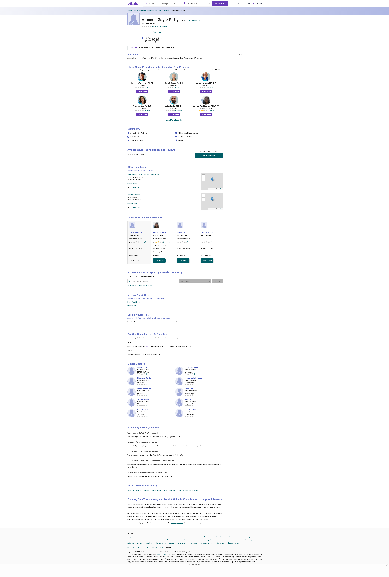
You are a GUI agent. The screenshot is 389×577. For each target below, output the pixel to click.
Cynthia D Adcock (191, 367)
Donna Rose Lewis (144, 389)
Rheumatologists (161, 543)
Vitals (221, 189)
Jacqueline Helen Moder (194, 378)
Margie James (142, 367)
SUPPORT (131, 547)
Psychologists (149, 543)
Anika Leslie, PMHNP (174, 106)
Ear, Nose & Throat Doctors (204, 537)
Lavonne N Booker (144, 399)
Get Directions (132, 183)
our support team (177, 523)
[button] (212, 179)
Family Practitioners (232, 537)
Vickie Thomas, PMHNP (206, 83)
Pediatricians (239, 540)
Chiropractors (172, 537)
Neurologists (149, 540)
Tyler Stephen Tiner (207, 232)
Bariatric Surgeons (150, 537)
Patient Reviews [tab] (146, 48)
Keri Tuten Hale (142, 410)
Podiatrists (130, 543)
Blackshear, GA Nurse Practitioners (164, 490)
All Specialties (193, 543)
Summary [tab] (133, 48)
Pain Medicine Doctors (226, 540)
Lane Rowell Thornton (193, 410)
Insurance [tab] (170, 48)
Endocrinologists (219, 537)
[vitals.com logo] (133, 3)
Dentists (180, 537)
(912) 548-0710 (135, 187)
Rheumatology (132, 305)
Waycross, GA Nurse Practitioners (138, 490)
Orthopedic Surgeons (211, 540)
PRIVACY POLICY (157, 547)
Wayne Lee (189, 389)
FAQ (138, 547)
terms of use (161, 554)
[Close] (387, 565)
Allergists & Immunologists (135, 537)
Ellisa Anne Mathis (144, 378)
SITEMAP (145, 547)
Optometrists (199, 540)
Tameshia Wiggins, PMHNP (142, 83)
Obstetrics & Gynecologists (163, 540)
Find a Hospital (219, 543)
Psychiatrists (139, 543)
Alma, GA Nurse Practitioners (188, 490)
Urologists (171, 543)
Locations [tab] (159, 48)
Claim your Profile (194, 20)
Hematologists (131, 540)
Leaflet (210, 189)
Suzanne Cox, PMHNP (142, 106)
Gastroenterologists (246, 537)
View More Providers (174, 120)
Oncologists (177, 540)
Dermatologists (189, 537)
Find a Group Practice (232, 543)
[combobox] (162, 3)
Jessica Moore (181, 232)
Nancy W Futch (190, 399)
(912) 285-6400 (135, 207)
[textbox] (162, 3)
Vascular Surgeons (181, 543)
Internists (141, 540)
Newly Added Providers (206, 543)
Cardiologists (162, 537)
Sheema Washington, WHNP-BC (206, 106)
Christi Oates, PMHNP (174, 83)
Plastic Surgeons (250, 540)
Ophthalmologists (188, 540)
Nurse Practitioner (133, 302)
